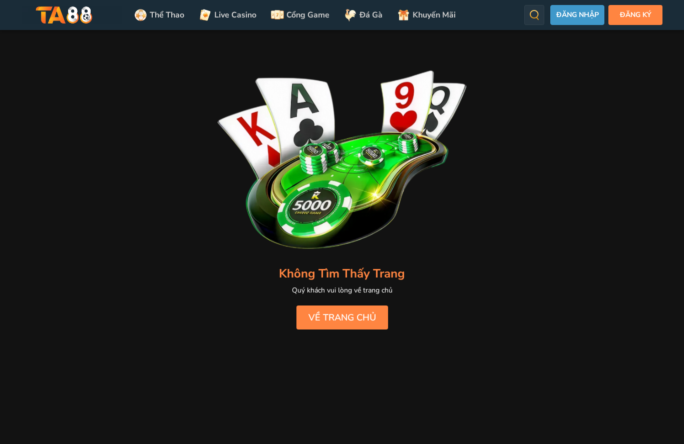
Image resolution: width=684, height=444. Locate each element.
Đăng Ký (635, 15)
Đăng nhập (577, 15)
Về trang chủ (342, 318)
